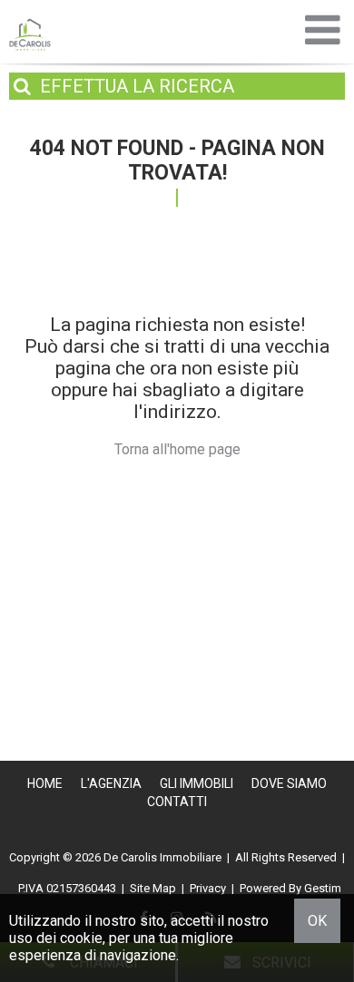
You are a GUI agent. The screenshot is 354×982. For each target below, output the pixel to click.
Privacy (208, 888)
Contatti (177, 801)
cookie (81, 938)
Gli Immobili (196, 783)
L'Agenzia (111, 783)
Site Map (153, 888)
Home (45, 783)
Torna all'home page (177, 449)
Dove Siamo (289, 783)
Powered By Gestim (290, 888)
